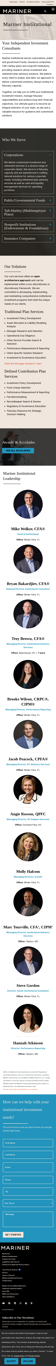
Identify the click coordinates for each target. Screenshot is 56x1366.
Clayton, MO (32, 941)
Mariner (15, 1248)
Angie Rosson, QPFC (28, 814)
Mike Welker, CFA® (28, 529)
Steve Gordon (28, 985)
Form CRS (5, 1291)
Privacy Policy (34, 1356)
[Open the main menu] (53, 9)
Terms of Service (8, 1275)
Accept (11, 1361)
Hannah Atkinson (28, 1043)
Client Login (13, 2)
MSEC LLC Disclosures (10, 1294)
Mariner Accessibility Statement (14, 1286)
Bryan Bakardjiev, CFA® (28, 583)
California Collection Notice (12, 1288)
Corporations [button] (13, 155)
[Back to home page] (17, 12)
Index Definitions (8, 1297)
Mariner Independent (9, 1256)
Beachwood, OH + (32, 653)
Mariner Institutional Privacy (12, 1278)
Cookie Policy (7, 1281)
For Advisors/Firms (33, 2)
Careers (22, 2)
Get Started (13, 1234)
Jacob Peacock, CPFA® (28, 759)
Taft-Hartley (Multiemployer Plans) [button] (25, 212)
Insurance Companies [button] (19, 238)
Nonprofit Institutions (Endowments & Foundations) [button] (26, 226)
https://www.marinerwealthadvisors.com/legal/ (21, 1089)
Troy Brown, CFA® (28, 638)
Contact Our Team (8, 1259)
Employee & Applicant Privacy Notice (15, 1265)
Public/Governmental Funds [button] (24, 200)
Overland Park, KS (32, 825)
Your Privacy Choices (10, 1270)
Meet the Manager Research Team (23, 363)
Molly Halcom (28, 871)
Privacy (5, 1272)
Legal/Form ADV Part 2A (10, 1262)
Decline (28, 1361)
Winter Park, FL (32, 539)
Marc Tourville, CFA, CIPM (28, 927)
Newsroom (6, 1254)
